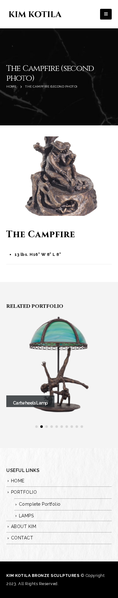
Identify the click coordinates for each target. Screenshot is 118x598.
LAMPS (26, 515)
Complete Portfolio (40, 504)
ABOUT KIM (24, 526)
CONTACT (22, 537)
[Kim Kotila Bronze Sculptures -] (34, 14)
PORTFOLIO (24, 492)
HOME (18, 480)
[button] (36, 426)
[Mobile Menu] (106, 14)
